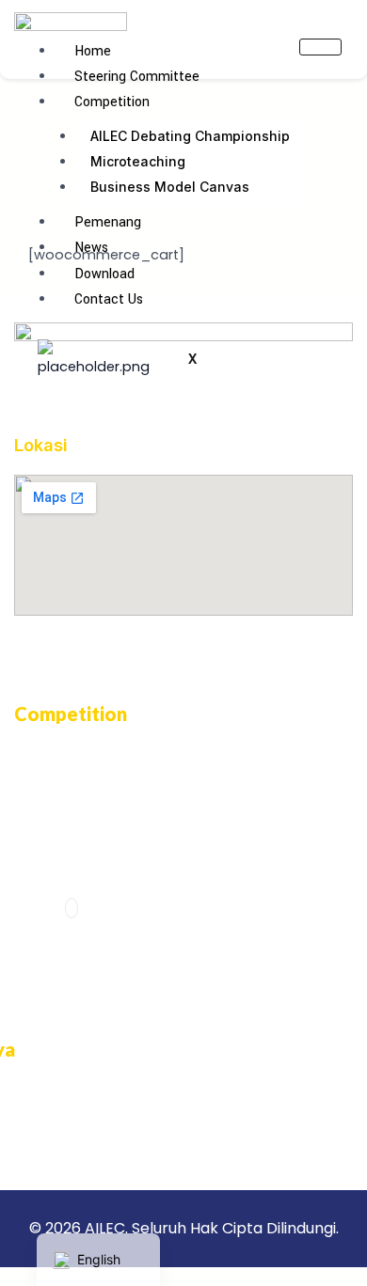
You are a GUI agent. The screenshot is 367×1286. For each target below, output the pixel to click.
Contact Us (108, 299)
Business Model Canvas (169, 187)
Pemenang (107, 222)
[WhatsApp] (97, 908)
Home (92, 51)
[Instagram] (71, 908)
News (91, 248)
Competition (112, 102)
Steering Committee (136, 76)
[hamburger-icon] (320, 47)
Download (104, 274)
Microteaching (137, 161)
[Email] (121, 908)
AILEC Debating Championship (190, 136)
